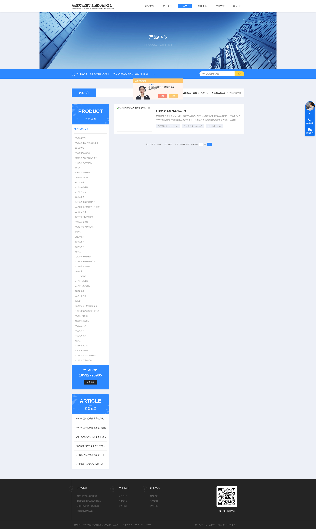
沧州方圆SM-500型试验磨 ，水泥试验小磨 (91, 455)
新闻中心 (202, 6)
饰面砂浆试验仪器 (85, 511)
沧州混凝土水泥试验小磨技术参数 (91, 464)
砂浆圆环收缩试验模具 (99, 74)
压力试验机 (79, 242)
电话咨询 (310, 123)
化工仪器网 (210, 525)
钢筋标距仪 (79, 237)
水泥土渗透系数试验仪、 (85, 360)
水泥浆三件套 (80, 192)
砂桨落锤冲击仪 (81, 350)
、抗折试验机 (80, 276)
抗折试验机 (79, 247)
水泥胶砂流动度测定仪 (84, 227)
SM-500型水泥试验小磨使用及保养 (91, 418)
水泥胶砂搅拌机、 (82, 281)
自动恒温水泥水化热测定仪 (86, 158)
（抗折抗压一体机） (83, 256)
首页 (195, 93)
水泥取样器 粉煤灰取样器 (85, 355)
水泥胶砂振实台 (81, 345)
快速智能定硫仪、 (82, 321)
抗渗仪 (78, 341)
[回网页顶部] (310, 114)
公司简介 (123, 496)
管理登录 (221, 525)
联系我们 (237, 6)
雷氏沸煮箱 (79, 148)
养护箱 (78, 232)
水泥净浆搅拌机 (81, 187)
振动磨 (78, 301)
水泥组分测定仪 (81, 316)
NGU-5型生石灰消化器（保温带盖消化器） (132, 74)
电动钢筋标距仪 (81, 177)
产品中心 (184, 6)
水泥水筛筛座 (80, 296)
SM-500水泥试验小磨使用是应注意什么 (91, 437)
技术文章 (220, 6)
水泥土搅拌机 (80, 138)
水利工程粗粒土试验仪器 (88, 506)
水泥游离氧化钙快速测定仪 (86, 306)
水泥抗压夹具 (80, 326)
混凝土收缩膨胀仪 (82, 172)
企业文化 (123, 501)
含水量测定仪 (80, 212)
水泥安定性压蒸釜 (82, 153)
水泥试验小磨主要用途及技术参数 (91, 446)
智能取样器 (79, 291)
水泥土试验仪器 (219, 93)
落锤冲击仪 (79, 197)
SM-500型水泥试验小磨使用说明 (91, 428)
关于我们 (167, 6)
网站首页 (149, 6)
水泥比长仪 (79, 331)
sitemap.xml (232, 525)
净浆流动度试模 (81, 222)
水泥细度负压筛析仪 (83, 266)
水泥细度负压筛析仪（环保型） (88, 207)
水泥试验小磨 (80, 336)
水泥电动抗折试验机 (83, 163)
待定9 (77, 167)
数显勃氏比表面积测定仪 (85, 202)
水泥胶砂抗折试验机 (83, 286)
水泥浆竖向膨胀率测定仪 (85, 261)
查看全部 (90, 382)
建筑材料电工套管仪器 (87, 496)
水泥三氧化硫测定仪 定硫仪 (86, 143)
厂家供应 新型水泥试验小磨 (171, 111)
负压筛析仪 (79, 182)
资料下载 (154, 506)
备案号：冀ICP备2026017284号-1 (138, 525)
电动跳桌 (78, 271)
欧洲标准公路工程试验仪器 (89, 501)
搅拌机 (78, 252)
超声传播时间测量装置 (84, 217)
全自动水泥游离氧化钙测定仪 (87, 311)
